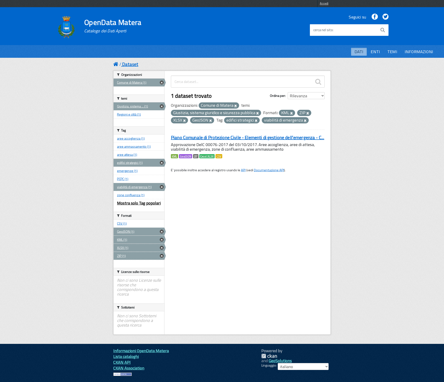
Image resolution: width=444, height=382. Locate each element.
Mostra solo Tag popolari (139, 203)
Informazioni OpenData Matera (141, 351)
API (243, 170)
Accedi (324, 3)
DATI (359, 52)
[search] (318, 81)
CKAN (269, 356)
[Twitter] (385, 17)
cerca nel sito (323, 30)
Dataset (130, 64)
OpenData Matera (113, 25)
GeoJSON (185, 156)
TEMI (392, 52)
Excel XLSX (207, 156)
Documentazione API (269, 170)
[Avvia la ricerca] (382, 30)
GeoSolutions (280, 361)
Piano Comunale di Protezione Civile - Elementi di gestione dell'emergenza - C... (247, 137)
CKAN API (122, 362)
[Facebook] (375, 17)
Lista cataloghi (126, 356)
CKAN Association (128, 368)
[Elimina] (235, 106)
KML (174, 156)
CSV (218, 156)
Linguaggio (268, 365)
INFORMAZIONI (419, 52)
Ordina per (277, 95)
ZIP (195, 156)
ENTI (375, 52)
